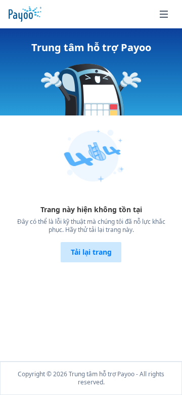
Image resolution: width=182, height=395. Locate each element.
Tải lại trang (91, 252)
